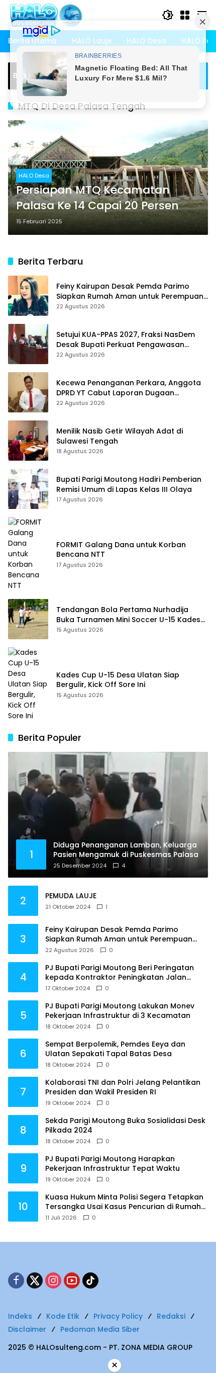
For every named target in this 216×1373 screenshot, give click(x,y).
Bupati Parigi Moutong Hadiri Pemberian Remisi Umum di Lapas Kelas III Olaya (128, 484)
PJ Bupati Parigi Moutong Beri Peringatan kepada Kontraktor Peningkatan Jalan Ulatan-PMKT (119, 973)
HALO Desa (34, 175)
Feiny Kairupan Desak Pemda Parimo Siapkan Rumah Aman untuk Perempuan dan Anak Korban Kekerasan (129, 291)
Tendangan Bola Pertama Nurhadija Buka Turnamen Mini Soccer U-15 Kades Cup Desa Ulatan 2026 (128, 615)
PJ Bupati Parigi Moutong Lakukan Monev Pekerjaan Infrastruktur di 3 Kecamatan (119, 1011)
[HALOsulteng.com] (80, 15)
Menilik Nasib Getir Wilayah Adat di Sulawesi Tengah (119, 436)
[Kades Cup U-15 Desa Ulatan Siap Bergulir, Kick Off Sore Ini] (28, 684)
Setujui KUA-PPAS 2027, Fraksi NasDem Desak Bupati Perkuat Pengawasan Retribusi (125, 340)
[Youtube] (72, 1280)
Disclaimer (27, 1329)
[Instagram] (53, 1280)
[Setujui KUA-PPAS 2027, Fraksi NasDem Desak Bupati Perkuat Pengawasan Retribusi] (28, 344)
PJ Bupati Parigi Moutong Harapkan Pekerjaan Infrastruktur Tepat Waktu (112, 1164)
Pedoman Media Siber (100, 1329)
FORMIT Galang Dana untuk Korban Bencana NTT (121, 550)
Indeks (20, 1316)
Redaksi (171, 1316)
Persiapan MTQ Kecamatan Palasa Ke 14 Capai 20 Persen (97, 198)
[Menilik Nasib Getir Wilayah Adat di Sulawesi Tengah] (28, 440)
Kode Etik (62, 1316)
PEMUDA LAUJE (70, 896)
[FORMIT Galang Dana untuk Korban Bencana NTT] (28, 554)
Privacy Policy (118, 1316)
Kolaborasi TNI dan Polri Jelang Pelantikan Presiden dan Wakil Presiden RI (122, 1087)
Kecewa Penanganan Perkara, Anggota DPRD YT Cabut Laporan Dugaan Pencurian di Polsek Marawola (128, 388)
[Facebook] (16, 1280)
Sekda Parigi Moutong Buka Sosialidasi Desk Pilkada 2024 (125, 1126)
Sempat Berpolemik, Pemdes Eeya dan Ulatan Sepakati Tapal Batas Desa (115, 1049)
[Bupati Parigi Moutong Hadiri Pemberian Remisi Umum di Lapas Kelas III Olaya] (28, 489)
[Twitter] (35, 1280)
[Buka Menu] (185, 15)
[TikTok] (90, 1280)
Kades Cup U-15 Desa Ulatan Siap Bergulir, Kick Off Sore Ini (117, 680)
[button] (168, 15)
